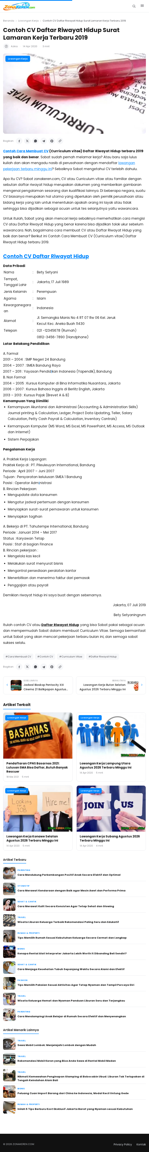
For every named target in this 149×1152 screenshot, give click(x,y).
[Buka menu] (142, 6)
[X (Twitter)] (27, 141)
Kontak (141, 1144)
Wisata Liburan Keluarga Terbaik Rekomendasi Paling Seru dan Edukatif (68, 922)
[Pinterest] (52, 141)
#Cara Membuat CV (18, 656)
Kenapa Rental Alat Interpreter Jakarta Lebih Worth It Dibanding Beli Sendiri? (72, 953)
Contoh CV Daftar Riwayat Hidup (46, 256)
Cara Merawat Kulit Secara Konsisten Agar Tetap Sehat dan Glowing (65, 906)
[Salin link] (60, 141)
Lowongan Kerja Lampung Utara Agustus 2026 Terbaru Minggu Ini (105, 765)
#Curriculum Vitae (70, 656)
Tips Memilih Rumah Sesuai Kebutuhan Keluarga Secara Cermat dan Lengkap (72, 938)
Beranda (8, 21)
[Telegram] (43, 141)
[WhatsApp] (35, 141)
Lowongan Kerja (28, 21)
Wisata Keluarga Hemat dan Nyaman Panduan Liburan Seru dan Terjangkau (71, 1000)
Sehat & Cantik (26, 901)
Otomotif (23, 885)
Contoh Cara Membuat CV (26, 151)
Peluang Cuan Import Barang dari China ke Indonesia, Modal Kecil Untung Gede (73, 1093)
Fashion (22, 980)
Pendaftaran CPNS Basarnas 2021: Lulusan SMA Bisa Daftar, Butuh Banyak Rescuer (37, 767)
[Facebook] (19, 141)
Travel (21, 917)
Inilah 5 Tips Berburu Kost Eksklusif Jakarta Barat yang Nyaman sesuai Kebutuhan (75, 1109)
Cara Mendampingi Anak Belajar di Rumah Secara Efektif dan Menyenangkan (71, 1016)
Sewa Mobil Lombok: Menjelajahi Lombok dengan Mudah (56, 1045)
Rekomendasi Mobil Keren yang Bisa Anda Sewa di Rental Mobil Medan (66, 1061)
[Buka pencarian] (134, 6)
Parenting (23, 870)
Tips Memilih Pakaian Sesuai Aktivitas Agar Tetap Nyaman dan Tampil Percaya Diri (75, 985)
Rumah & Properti (28, 933)
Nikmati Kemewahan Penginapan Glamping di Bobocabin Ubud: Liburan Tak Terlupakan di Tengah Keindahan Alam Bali (80, 1078)
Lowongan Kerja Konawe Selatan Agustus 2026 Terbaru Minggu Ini (32, 838)
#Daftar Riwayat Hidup (102, 656)
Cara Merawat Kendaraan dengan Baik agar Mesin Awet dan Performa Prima (71, 890)
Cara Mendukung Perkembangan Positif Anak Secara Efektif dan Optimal (68, 875)
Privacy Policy (123, 1144)
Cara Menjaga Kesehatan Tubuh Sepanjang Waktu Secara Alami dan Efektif (71, 969)
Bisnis (21, 948)
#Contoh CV (45, 656)
